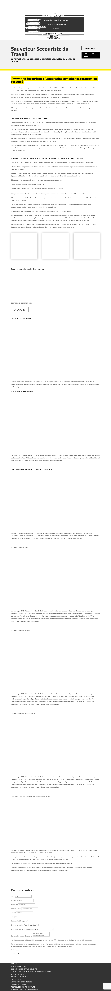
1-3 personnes (61, 940)
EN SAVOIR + (19, 309)
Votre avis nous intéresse (21, 982)
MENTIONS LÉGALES (18, 966)
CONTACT (14, 964)
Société (13, 913)
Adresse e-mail (16, 909)
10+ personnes (87, 940)
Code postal (15, 921)
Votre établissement (17, 929)
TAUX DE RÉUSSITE (17, 974)
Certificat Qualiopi (19, 984)
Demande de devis (89, 55)
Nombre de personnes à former (21, 940)
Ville (12, 917)
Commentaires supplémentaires (22, 936)
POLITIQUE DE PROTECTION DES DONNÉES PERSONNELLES (32, 972)
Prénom (13, 900)
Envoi (16, 953)
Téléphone (14, 904)
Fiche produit (90, 48)
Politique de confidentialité (23, 987)
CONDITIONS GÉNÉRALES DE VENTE (24, 969)
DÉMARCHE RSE (17, 979)
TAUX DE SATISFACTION (19, 977)
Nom (12, 896)
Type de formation (17, 925)
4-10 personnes (74, 940)
